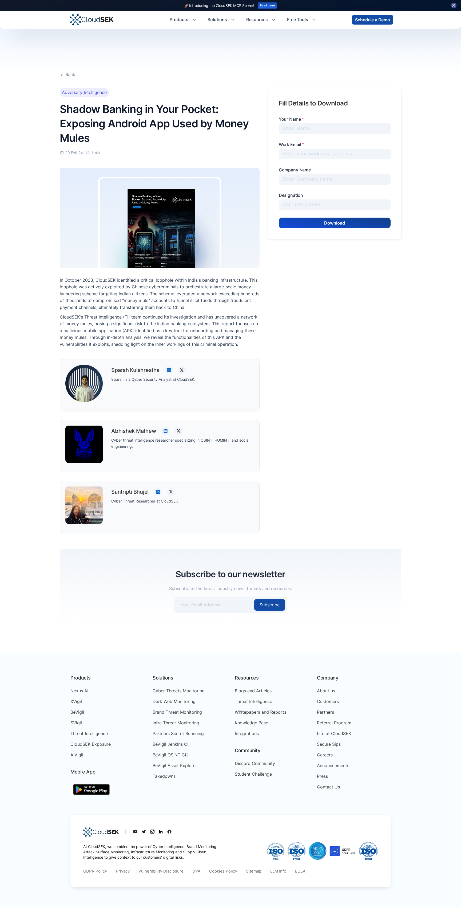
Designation (291, 195)
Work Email (291, 144)
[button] (183, 20)
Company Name (295, 169)
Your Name (291, 119)
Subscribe (270, 604)
